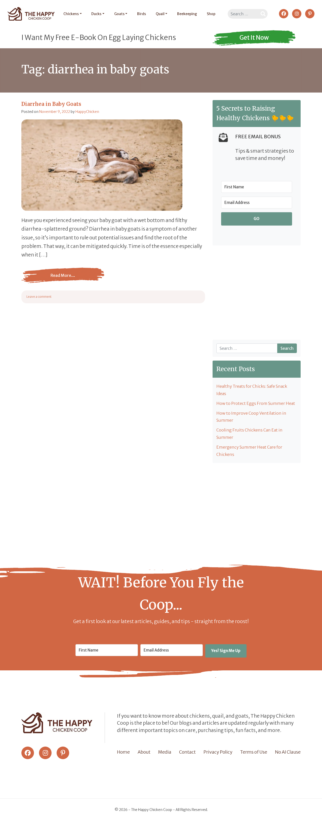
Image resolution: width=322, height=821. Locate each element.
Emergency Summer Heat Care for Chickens (249, 451)
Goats (119, 14)
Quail (160, 14)
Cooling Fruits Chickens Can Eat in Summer (249, 433)
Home (123, 752)
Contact (187, 752)
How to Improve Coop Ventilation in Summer (251, 417)
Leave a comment (39, 296)
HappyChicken (87, 111)
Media (164, 752)
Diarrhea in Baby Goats (51, 104)
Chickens (71, 14)
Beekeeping (187, 14)
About (144, 752)
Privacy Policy (218, 752)
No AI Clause (288, 752)
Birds (141, 14)
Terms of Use (253, 752)
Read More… (48, 279)
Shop (211, 14)
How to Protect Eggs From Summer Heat (255, 403)
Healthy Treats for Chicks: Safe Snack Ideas (251, 390)
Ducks (96, 14)
